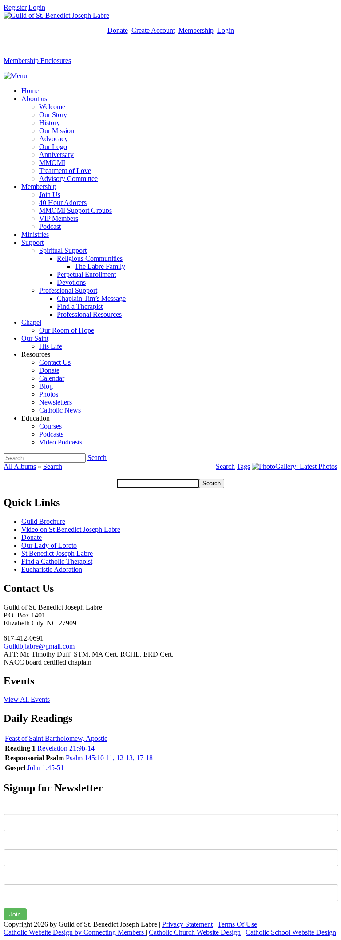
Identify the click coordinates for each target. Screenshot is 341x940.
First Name (20, 807)
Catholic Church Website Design (195, 932)
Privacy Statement (187, 924)
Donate (117, 30)
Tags (243, 466)
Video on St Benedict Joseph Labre (70, 529)
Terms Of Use (237, 924)
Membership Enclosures (37, 60)
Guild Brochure (43, 521)
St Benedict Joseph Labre (57, 553)
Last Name (20, 842)
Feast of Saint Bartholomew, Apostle (56, 738)
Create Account (153, 30)
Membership (196, 30)
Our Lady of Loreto (49, 545)
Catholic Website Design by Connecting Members (75, 932)
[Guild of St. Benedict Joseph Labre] (56, 15)
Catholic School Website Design (291, 932)
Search (97, 457)
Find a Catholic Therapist (56, 561)
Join (15, 914)
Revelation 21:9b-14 (66, 748)
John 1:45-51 (45, 767)
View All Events (27, 699)
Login (36, 7)
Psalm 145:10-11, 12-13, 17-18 (109, 758)
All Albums (20, 466)
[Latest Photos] (294, 466)
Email (12, 877)
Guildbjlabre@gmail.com (39, 646)
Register (15, 7)
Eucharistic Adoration (51, 569)
